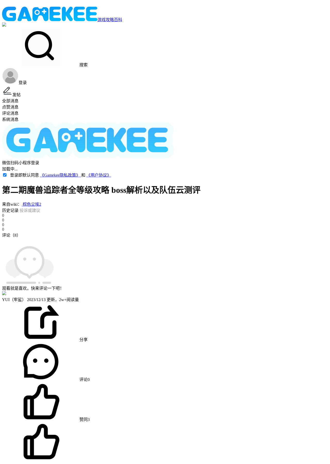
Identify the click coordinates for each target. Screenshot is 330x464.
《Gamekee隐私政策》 (60, 175)
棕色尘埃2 (31, 204)
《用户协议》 (98, 175)
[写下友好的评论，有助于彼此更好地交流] (119, 240)
